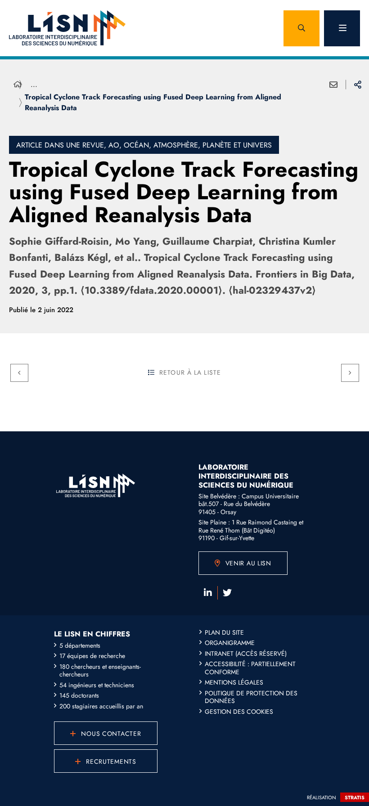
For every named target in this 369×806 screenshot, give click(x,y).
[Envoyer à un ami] (333, 84)
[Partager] (357, 84)
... (34, 84)
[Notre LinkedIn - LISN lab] (208, 593)
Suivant (350, 373)
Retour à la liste (190, 372)
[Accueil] (18, 84)
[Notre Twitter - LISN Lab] (227, 593)
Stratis (354, 797)
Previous (19, 373)
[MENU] (342, 28)
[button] (302, 28)
